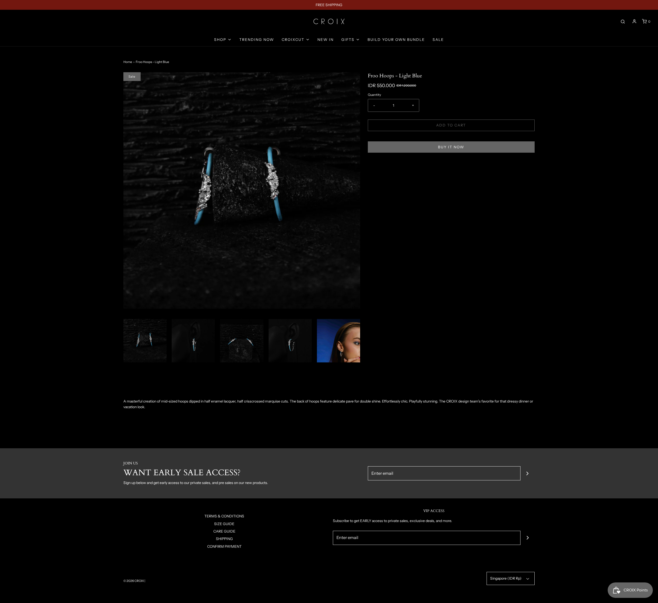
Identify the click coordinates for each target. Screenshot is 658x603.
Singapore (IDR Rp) (506, 578)
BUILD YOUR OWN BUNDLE (396, 39)
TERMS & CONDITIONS (224, 516)
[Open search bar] (622, 21)
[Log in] (634, 21)
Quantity (374, 95)
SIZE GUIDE (224, 524)
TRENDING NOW (256, 39)
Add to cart (451, 125)
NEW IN (325, 39)
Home (127, 62)
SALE (438, 39)
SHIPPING (224, 538)
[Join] (527, 473)
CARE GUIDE (224, 531)
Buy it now (451, 147)
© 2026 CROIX (133, 581)
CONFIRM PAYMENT (224, 546)
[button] (145, 340)
